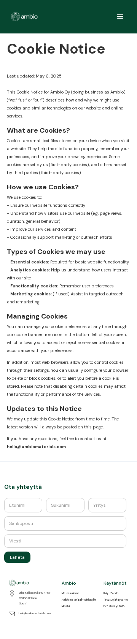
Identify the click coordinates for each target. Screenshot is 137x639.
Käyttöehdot (111, 593)
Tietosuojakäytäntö (116, 599)
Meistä (66, 606)
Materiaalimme (70, 593)
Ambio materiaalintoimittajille (79, 599)
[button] (120, 17)
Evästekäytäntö (114, 606)
